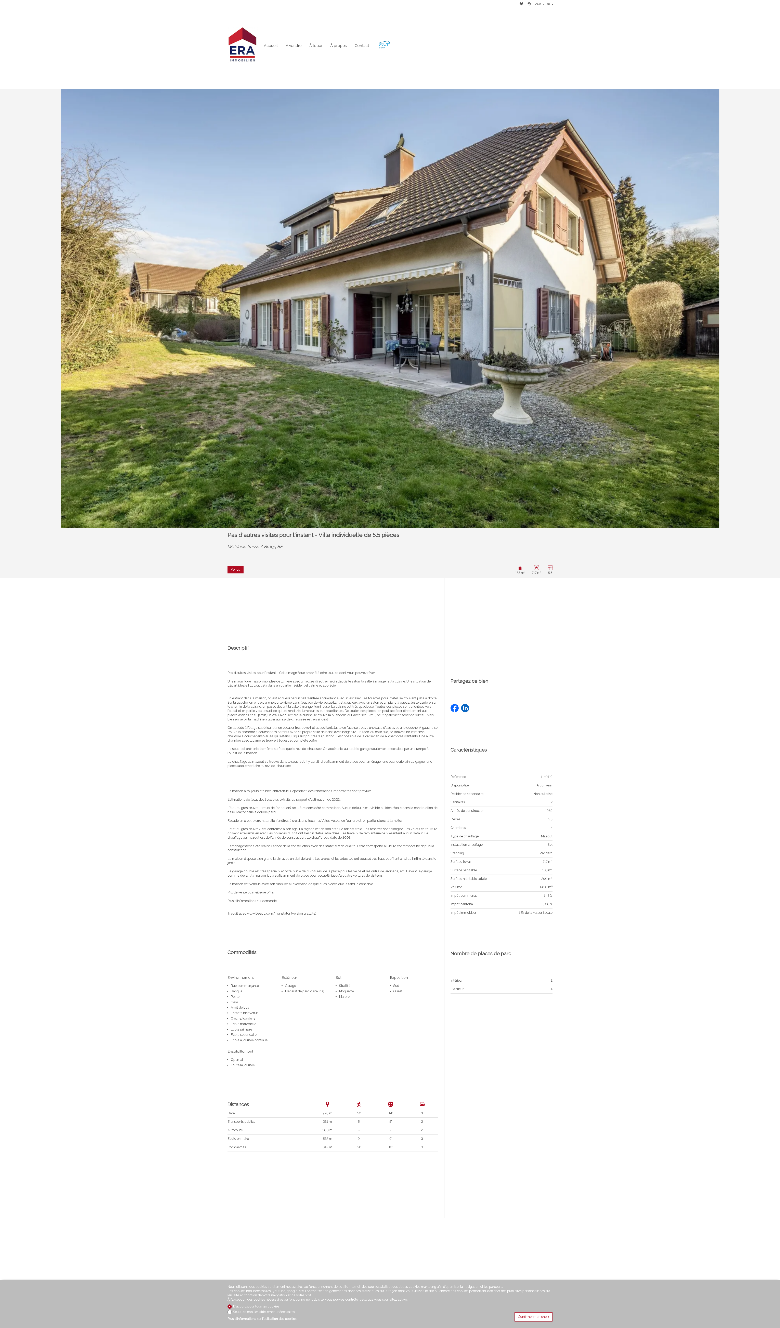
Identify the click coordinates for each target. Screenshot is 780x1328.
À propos (338, 45)
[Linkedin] (465, 708)
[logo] (243, 45)
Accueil (271, 45)
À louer (316, 45)
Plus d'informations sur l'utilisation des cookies (262, 1319)
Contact (362, 45)
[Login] (529, 4)
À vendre (294, 45)
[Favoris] (521, 4)
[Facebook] (455, 708)
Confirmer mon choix (533, 1317)
